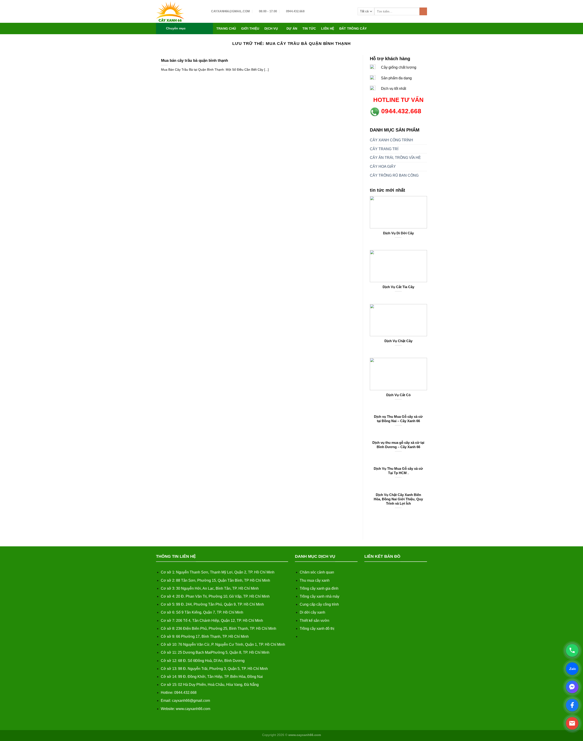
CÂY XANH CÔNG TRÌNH (391, 140)
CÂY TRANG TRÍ (384, 149)
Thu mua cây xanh (315, 580)
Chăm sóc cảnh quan (317, 572)
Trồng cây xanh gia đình (319, 588)
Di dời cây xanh (312, 612)
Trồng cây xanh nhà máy (319, 596)
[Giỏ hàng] (424, 28)
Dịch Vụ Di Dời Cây (398, 233)
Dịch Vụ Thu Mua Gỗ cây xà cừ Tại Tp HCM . (398, 471)
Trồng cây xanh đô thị (317, 628)
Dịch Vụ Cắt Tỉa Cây (398, 287)
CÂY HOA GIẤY (383, 166)
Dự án (291, 28)
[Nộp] (423, 11)
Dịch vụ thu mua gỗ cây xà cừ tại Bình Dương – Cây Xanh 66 (398, 445)
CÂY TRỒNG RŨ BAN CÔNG (394, 175)
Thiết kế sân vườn (314, 620)
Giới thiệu (250, 28)
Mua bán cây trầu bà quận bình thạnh (194, 60)
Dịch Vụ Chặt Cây (398, 341)
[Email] (572, 723)
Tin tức (309, 28)
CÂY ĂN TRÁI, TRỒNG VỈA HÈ (395, 158)
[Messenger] (572, 687)
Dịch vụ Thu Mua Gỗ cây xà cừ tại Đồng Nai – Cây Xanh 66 (398, 419)
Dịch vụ (271, 28)
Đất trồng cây (353, 28)
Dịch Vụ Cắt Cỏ (398, 395)
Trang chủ (226, 28)
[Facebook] (572, 705)
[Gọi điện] (572, 650)
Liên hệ (327, 28)
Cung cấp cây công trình (319, 604)
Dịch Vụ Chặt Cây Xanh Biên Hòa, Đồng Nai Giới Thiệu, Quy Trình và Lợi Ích (398, 499)
